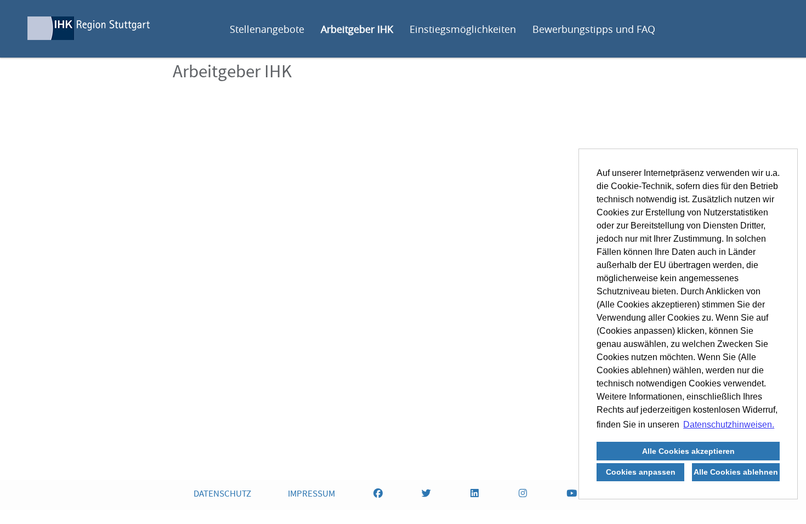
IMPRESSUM (311, 495)
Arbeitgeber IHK (357, 29)
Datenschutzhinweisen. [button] (728, 424)
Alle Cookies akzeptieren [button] (688, 451)
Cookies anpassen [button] (641, 472)
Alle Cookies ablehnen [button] (736, 472)
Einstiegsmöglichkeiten (463, 29)
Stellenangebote (267, 29)
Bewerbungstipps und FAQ (593, 29)
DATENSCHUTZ (222, 495)
